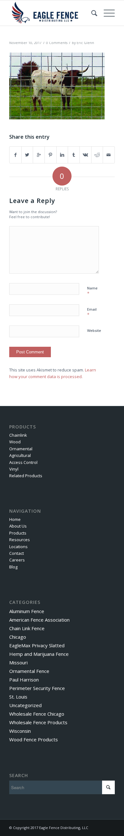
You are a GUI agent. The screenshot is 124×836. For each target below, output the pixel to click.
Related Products (25, 475)
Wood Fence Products (33, 739)
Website (94, 330)
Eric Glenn (85, 43)
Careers (17, 560)
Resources (19, 539)
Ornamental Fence (29, 671)
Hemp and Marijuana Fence (39, 654)
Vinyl (13, 469)
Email (92, 312)
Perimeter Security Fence (37, 688)
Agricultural (20, 455)
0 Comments (56, 43)
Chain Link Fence (27, 628)
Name (92, 291)
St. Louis (18, 697)
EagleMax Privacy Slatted (37, 645)
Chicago (17, 637)
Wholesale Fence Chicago (36, 714)
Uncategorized (25, 705)
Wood (15, 442)
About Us (18, 526)
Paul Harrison (24, 679)
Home (15, 519)
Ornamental (20, 449)
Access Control (23, 462)
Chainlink (18, 435)
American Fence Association (39, 620)
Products (17, 533)
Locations (18, 546)
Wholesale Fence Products (38, 722)
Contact (16, 553)
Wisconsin (20, 731)
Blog (13, 567)
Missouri (18, 662)
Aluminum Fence (26, 611)
